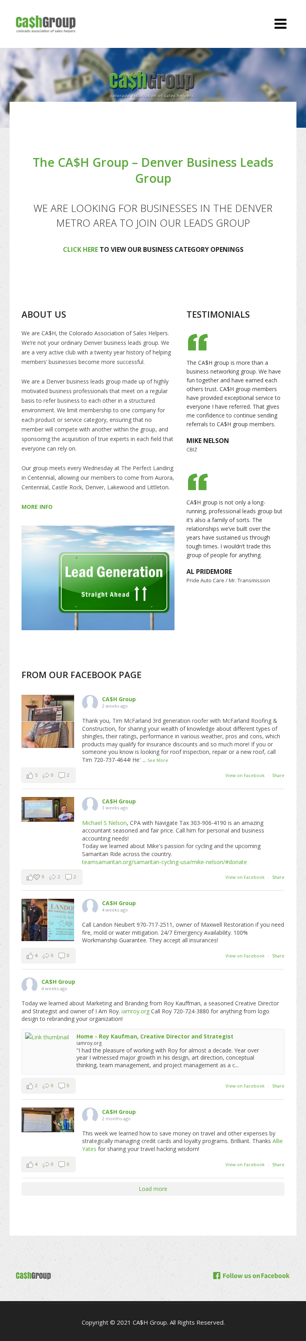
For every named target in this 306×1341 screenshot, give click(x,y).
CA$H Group (119, 699)
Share (278, 775)
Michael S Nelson (104, 823)
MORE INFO (37, 506)
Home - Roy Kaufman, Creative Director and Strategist (154, 1036)
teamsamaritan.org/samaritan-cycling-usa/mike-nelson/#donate (164, 862)
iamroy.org (135, 1011)
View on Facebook (245, 775)
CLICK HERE (80, 249)
